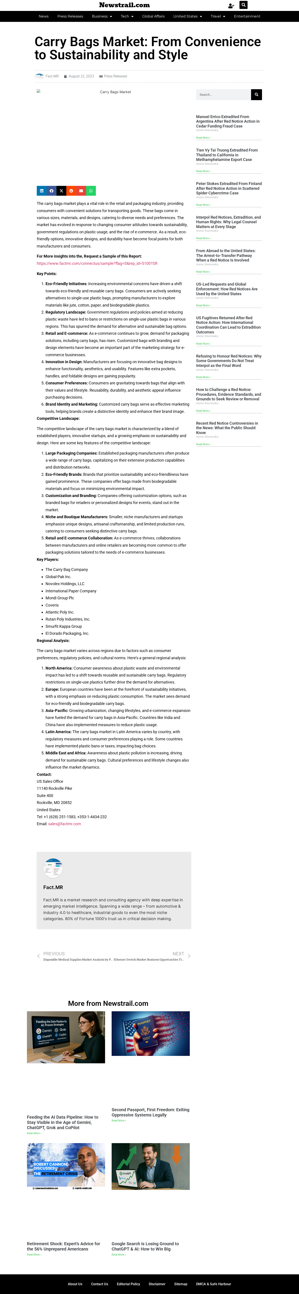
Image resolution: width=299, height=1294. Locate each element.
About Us (75, 1284)
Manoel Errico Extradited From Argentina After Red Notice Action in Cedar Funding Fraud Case (228, 121)
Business (100, 16)
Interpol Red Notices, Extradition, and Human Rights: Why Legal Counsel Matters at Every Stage (228, 222)
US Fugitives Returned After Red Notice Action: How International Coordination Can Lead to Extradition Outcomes (228, 325)
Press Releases (70, 16)
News (44, 16)
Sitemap (180, 1284)
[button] (243, 5)
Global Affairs (153, 16)
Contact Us (99, 1284)
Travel (216, 16)
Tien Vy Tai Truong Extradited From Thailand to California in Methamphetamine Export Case (227, 155)
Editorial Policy (128, 1284)
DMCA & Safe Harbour (213, 1284)
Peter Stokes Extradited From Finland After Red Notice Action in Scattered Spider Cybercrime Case (229, 188)
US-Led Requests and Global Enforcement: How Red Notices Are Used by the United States (227, 289)
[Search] (256, 94)
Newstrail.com (124, 5)
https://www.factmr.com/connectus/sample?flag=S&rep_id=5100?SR (97, 263)
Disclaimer (157, 1284)
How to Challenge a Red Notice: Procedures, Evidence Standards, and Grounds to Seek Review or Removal (228, 394)
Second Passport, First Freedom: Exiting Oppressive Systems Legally (150, 1112)
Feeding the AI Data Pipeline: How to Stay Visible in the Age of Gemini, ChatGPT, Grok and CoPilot (62, 1122)
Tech (125, 16)
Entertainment (247, 16)
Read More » (203, 137)
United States (185, 16)
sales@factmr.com (64, 823)
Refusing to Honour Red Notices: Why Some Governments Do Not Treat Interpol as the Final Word (229, 361)
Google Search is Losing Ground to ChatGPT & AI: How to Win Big (145, 1246)
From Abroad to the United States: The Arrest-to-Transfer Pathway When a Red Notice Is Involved (226, 255)
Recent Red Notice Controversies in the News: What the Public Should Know (227, 428)
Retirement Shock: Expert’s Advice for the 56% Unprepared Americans (63, 1246)
